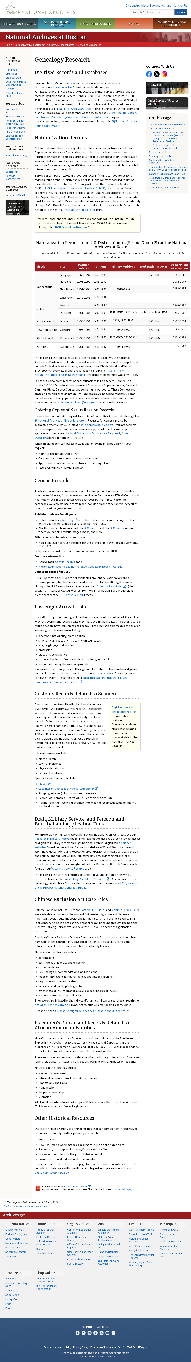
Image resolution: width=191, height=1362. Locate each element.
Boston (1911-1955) (93, 910)
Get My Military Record (141, 1229)
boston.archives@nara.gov (78, 402)
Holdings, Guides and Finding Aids (15, 122)
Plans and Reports (108, 1252)
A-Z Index (10, 1278)
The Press (11, 1256)
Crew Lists (44, 784)
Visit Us (133, 24)
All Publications (44, 1253)
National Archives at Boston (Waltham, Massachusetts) (45, 44)
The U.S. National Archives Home (40, 9)
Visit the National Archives (138, 1240)
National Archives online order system (62, 420)
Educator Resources (95, 24)
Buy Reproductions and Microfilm (47, 1287)
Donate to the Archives (167, 1235)
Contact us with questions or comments (25, 1206)
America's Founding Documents (172, 23)
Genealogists (12, 1238)
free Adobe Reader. (76, 1186)
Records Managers (15, 1252)
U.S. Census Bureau (71, 595)
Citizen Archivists (137, 5)
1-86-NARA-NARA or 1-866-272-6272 (95, 1356)
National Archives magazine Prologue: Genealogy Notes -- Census (80, 566)
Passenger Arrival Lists (161, 156)
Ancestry (68, 520)
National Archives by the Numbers (109, 1238)
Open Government (108, 1256)
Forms (8, 1308)
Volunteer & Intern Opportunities (16, 83)
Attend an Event (169, 1229)
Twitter (157, 74)
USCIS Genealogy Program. (71, 227)
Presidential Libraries (79, 1259)
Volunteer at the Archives (169, 1247)
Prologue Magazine (47, 1237)
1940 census (91, 528)
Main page (11, 69)
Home (9, 44)
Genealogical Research (13, 111)
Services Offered (15, 195)
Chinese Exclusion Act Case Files (167, 173)
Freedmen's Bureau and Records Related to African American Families (167, 180)
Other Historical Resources (164, 187)
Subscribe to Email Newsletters (46, 1243)
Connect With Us (95, 1327)
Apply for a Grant (138, 1250)
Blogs (39, 1249)
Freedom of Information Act (105, 1347)
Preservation (12, 1247)
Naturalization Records (81, 210)
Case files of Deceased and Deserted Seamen (66, 788)
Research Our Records (19, 24)
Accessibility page (124, 1189)
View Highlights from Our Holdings (140, 1264)
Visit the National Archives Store (45, 1280)
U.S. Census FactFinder (109, 586)
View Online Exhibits (140, 1246)
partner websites (61, 87)
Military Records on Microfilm (87, 879)
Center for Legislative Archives (79, 1231)
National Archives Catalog (76, 109)
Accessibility (64, 1347)
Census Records (65, 562)
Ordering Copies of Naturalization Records (165, 146)
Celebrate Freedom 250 (171, 1255)
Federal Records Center (76, 1238)
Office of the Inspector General (80, 1253)
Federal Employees (16, 1234)
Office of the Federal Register (78, 1246)
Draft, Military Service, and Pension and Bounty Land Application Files (168, 168)
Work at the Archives (171, 1241)
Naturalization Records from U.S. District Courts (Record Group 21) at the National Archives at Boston (168, 137)
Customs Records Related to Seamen (165, 161)
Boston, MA (12, 171)
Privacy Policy (81, 1347)
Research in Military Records (53, 838)
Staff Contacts (13, 77)
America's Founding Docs (16, 1284)
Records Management (13, 177)
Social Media (12, 1294)
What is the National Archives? (109, 1231)
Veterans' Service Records (57, 23)
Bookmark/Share (160, 5)
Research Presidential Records (141, 1256)
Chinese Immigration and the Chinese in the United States (92, 1011)
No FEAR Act (130, 1347)
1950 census (117, 528)
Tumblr (95, 1333)
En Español (11, 1299)
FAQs (8, 1303)
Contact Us (180, 5)
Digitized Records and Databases (167, 124)
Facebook (149, 74)
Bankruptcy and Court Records (14, 137)
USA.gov (143, 1347)
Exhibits (10, 89)
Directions (11, 73)
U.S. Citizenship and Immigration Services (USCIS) (73, 188)
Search (181, 12)
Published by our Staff (15, 94)
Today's (45, 1231)
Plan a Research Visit (140, 1234)
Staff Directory (75, 1263)
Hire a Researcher (16, 131)
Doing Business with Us (109, 1246)
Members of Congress (17, 1243)
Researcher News (16, 127)
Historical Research (16, 116)
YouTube (101, 1333)
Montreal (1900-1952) (125, 910)
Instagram (164, 74)
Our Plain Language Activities (109, 1262)
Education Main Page (17, 155)
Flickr (113, 1333)
